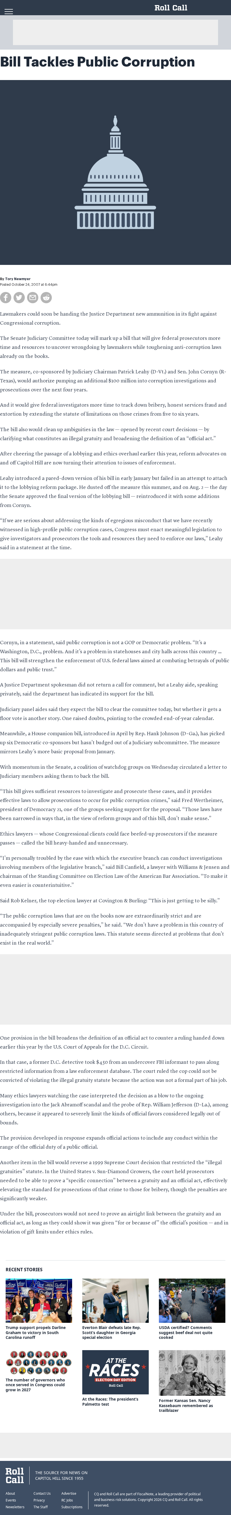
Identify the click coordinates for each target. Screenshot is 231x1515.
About (10, 1493)
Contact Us (42, 1493)
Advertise (68, 1493)
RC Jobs (67, 1500)
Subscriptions (72, 1507)
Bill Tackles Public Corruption (97, 62)
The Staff (41, 1507)
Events (11, 1500)
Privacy (39, 1500)
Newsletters (15, 1507)
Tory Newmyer (18, 279)
